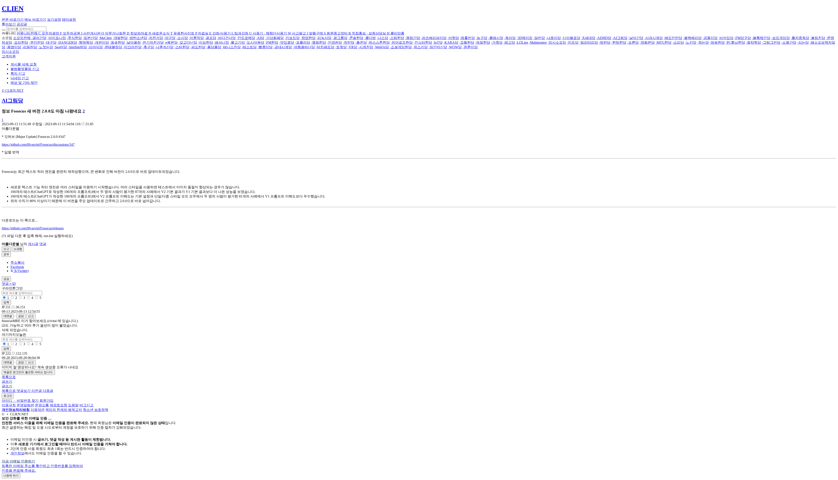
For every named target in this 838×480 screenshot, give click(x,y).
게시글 (33, 244)
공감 (21, 316)
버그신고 (86, 405)
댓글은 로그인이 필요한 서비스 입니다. (28, 372)
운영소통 (42, 405)
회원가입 (46, 400)
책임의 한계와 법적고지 (63, 410)
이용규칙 (9, 405)
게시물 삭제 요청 (23, 64)
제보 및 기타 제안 (24, 83)
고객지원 (9, 56)
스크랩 (18, 249)
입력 (6, 302)
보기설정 (54, 19)
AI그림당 (12, 100)
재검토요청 (58, 405)
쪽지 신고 (17, 73)
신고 (6, 249)
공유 (6, 254)
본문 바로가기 (13, 19)
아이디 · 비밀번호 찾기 (20, 400)
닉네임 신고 (19, 78)
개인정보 (17, 453)
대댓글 (7, 316)
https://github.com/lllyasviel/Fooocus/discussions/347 (38, 144)
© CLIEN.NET (13, 90)
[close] (50, 419)
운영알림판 (25, 405)
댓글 (42, 244)
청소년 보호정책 (95, 410)
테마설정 (69, 19)
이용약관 (38, 410)
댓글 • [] (9, 284)
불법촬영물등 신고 (24, 69)
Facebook (17, 267)
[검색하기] (3, 30)
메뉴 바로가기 (35, 19)
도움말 (73, 405)
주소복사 (17, 262)
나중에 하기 (11, 475)
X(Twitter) (21, 271)
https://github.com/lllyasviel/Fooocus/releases (33, 228)
